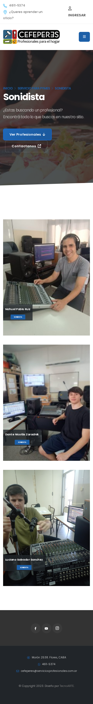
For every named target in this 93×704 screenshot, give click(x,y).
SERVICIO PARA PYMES (34, 88)
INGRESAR (77, 15)
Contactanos (24, 146)
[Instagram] (57, 628)
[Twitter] (46, 628)
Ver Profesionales (26, 134)
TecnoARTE (67, 686)
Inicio (8, 88)
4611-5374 (17, 5)
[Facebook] (36, 628)
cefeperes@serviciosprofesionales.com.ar (48, 671)
